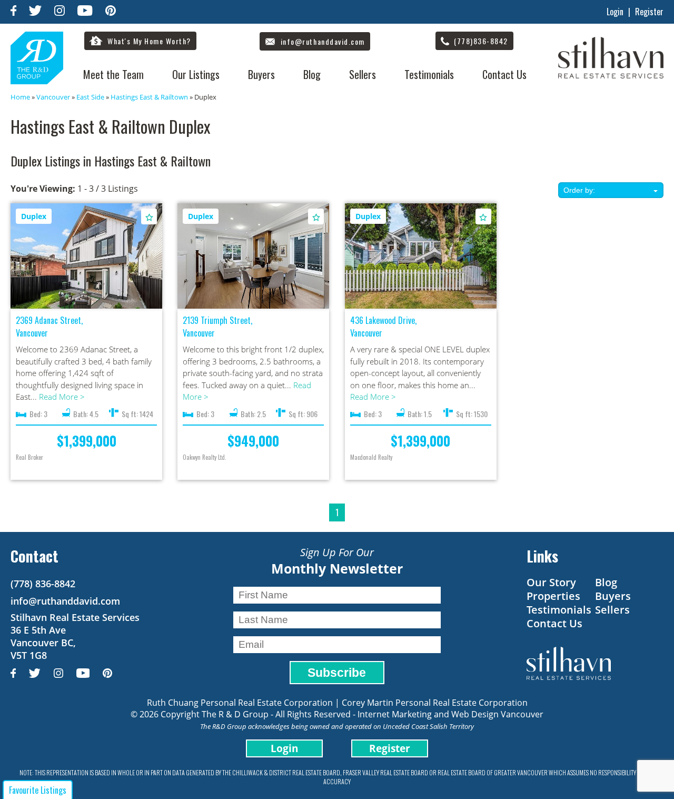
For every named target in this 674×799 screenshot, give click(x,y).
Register (649, 11)
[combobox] (610, 190)
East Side (90, 97)
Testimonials (429, 74)
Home (20, 97)
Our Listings (196, 74)
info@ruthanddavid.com (65, 601)
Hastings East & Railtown (149, 97)
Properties (553, 596)
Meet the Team (113, 74)
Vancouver (53, 97)
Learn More (86, 256)
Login (615, 11)
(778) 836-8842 (43, 583)
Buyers (261, 74)
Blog (312, 74)
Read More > (62, 396)
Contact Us (504, 74)
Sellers (362, 74)
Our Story (551, 582)
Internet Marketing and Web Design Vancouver (450, 714)
